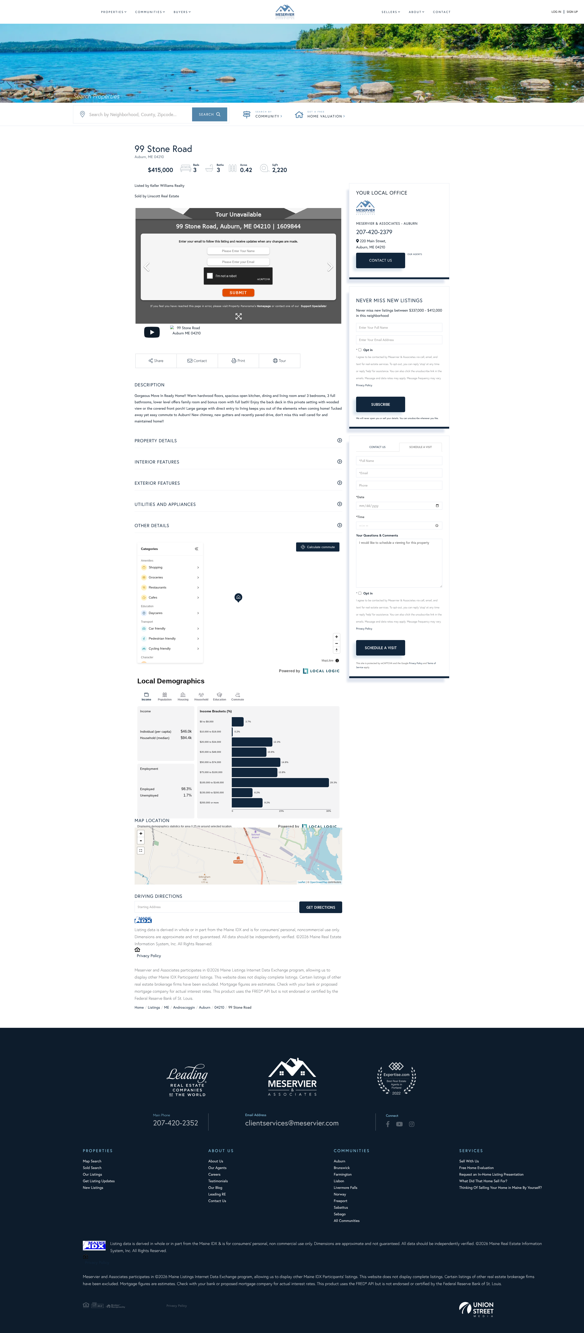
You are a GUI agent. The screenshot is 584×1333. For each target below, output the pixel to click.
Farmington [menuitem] (343, 1174)
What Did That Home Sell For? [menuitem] (483, 1181)
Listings (154, 1007)
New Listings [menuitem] (93, 1187)
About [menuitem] (415, 12)
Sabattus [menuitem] (341, 1207)
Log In (556, 12)
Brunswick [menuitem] (342, 1167)
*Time (360, 517)
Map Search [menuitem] (92, 1161)
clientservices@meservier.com (292, 1122)
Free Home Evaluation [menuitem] (476, 1167)
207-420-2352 (175, 1122)
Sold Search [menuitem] (92, 1167)
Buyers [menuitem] (181, 12)
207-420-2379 (374, 232)
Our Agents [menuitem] (217, 1167)
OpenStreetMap (318, 882)
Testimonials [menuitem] (218, 1181)
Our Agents (414, 254)
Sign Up (572, 12)
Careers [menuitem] (214, 1174)
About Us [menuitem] (215, 1161)
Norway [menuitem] (340, 1194)
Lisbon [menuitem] (339, 1181)
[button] (209, 114)
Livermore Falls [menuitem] (345, 1187)
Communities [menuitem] (148, 12)
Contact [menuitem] (442, 12)
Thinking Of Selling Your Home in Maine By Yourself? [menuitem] (500, 1187)
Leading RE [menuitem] (217, 1194)
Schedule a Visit (420, 447)
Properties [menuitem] (112, 12)
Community (267, 116)
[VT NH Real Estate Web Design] (501, 1309)
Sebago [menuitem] (340, 1214)
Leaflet (301, 882)
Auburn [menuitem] (339, 1161)
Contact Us (380, 260)
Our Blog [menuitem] (215, 1187)
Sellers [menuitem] (389, 12)
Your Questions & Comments (377, 535)
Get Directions (320, 907)
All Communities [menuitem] (347, 1220)
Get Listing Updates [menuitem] (99, 1181)
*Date (360, 497)
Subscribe (380, 404)
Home (139, 1007)
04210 (219, 1007)
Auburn (204, 1007)
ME (166, 1007)
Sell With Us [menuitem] (469, 1161)
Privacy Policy (149, 955)
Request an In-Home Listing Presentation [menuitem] (491, 1174)
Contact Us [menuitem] (217, 1200)
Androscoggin (184, 1007)
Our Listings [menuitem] (92, 1174)
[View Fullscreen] (140, 850)
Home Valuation (325, 116)
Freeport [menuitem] (340, 1200)
